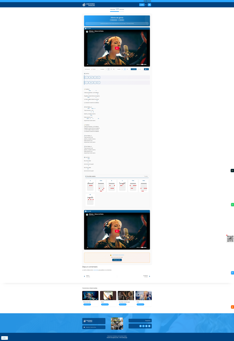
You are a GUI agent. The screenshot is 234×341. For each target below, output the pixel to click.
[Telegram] (150, 1)
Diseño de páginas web (112, 337)
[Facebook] (144, 1)
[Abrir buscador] (146, 4)
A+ (127, 69)
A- (122, 69)
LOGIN (4, 338)
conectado (95, 270)
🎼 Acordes (134, 69)
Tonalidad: (102, 69)
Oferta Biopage (123, 337)
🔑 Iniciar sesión (117, 259)
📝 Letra (139, 69)
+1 (111, 69)
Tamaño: (119, 69)
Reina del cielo (87, 302)
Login (141, 4)
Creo (138, 302)
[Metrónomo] (232, 307)
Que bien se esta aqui (124, 302)
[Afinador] (232, 272)
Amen (102, 302)
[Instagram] (146, 1)
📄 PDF (146, 69)
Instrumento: (87, 69)
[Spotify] (148, 1)
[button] (149, 4)
